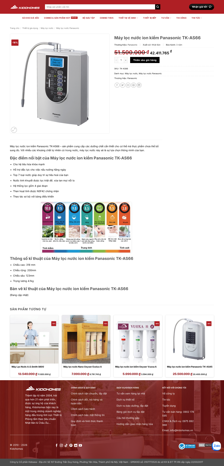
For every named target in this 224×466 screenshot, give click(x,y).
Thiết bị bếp (149, 18)
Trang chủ (14, 28)
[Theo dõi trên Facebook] (56, 445)
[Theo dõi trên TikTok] (66, 445)
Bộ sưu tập (89, 18)
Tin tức (196, 18)
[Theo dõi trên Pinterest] (71, 445)
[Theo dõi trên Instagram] (61, 445)
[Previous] (10, 347)
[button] (14, 130)
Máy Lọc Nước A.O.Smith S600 (28, 366)
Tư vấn (165, 18)
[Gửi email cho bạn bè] (128, 85)
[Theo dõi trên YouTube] (80, 445)
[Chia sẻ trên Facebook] (117, 85)
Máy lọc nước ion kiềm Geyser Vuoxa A (136, 366)
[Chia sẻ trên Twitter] (122, 85)
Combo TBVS (107, 18)
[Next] (214, 347)
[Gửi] (157, 6)
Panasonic (132, 78)
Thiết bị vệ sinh (127, 18)
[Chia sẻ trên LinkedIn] (139, 85)
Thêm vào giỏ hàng (145, 60)
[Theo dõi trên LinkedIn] (75, 445)
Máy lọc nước (47, 28)
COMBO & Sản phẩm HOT (57, 18)
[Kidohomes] (25, 6)
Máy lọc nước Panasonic (67, 28)
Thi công (181, 18)
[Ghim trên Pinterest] (133, 85)
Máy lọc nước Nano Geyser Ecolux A (82, 366)
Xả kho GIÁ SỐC (30, 18)
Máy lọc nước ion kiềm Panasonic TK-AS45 (189, 366)
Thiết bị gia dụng (30, 28)
